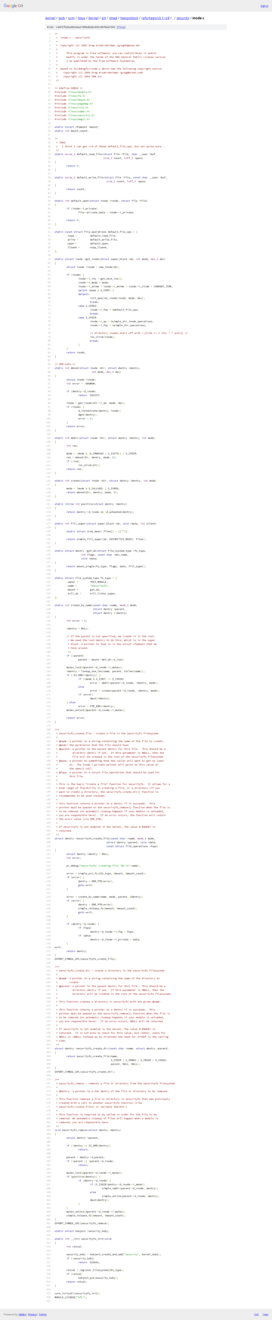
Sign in (264, 6)
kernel (50, 18)
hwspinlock (129, 18)
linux (81, 18)
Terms (43, 1314)
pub (61, 18)
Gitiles (22, 1314)
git (104, 18)
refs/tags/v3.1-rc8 (155, 18)
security (183, 18)
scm (71, 18)
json (265, 1314)
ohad (113, 18)
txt (256, 1314)
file (121, 27)
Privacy (32, 1314)
